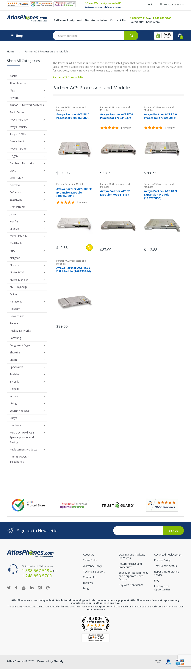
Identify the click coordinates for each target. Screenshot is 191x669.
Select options (89, 247)
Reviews (88, 582)
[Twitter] (9, 587)
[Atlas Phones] (30, 553)
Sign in (180, 4)
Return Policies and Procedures (130, 565)
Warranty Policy (92, 566)
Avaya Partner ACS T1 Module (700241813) (115, 192)
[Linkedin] (32, 587)
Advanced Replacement (168, 554)
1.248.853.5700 (162, 18)
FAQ (156, 580)
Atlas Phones (16, 661)
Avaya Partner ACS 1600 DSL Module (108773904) (73, 269)
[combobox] (95, 35)
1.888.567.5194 (139, 18)
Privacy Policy (162, 560)
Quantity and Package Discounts (132, 556)
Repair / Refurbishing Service (166, 573)
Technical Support (94, 571)
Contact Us (89, 577)
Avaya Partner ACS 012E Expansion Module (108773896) (161, 194)
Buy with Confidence (131, 585)
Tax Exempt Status (165, 566)
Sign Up (173, 530)
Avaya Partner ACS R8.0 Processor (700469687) (72, 116)
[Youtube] (24, 587)
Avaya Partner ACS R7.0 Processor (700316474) (116, 116)
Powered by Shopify (50, 661)
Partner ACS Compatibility (68, 77)
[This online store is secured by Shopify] (163, 36)
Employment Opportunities (162, 587)
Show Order (90, 560)
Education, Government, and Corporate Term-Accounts (133, 576)
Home (10, 51)
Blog (86, 588)
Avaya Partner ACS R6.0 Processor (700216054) (160, 116)
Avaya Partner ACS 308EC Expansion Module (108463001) (74, 192)
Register (168, 4)
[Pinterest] (48, 587)
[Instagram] (40, 587)
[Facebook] (16, 587)
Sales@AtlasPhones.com (145, 22)
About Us (88, 554)
